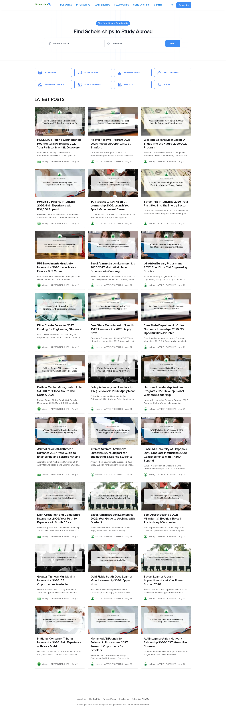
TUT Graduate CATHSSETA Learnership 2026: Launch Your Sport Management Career (111, 205)
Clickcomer (143, 705)
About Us (81, 699)
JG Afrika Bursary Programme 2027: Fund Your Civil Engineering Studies (165, 267)
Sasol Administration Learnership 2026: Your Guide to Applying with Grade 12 (113, 518)
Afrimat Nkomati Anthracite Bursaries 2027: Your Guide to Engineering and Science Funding (58, 453)
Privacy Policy (109, 699)
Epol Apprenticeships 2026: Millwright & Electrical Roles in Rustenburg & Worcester (163, 518)
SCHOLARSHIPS (141, 5)
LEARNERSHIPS (102, 5)
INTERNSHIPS (83, 5)
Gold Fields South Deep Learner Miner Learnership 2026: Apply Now (111, 580)
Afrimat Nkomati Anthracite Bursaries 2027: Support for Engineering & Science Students (111, 453)
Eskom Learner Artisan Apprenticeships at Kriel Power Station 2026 (163, 580)
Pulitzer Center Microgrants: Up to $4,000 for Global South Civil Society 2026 (59, 391)
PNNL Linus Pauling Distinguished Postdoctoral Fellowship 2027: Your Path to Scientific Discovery (59, 143)
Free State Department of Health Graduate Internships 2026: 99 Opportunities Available (165, 329)
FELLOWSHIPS (121, 5)
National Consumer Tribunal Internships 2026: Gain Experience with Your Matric (59, 642)
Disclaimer (124, 699)
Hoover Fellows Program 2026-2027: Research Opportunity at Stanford (111, 143)
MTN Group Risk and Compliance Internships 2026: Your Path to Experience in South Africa (58, 518)
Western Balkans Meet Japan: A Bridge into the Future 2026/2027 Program (165, 143)
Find (172, 43)
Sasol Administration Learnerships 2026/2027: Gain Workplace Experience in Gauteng (113, 267)
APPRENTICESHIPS (60, 161)
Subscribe (184, 5)
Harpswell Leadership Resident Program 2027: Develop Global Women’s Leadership (164, 391)
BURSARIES (66, 5)
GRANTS (158, 5)
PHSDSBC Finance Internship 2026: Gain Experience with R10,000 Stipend (56, 205)
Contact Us (94, 699)
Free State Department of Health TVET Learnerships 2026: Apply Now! (112, 329)
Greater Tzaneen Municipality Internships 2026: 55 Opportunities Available (56, 580)
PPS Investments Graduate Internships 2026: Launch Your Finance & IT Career (56, 267)
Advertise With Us (140, 699)
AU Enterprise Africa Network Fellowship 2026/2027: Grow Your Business (166, 642)
